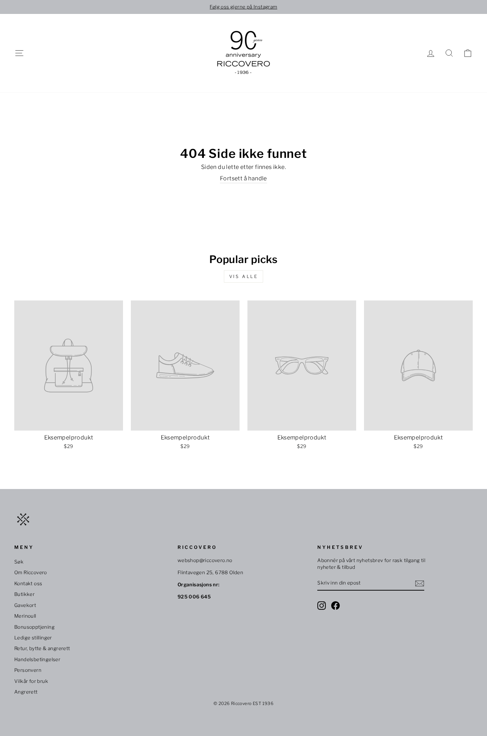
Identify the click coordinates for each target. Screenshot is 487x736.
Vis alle (243, 276)
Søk (19, 562)
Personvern (27, 670)
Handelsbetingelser (37, 659)
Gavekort (25, 605)
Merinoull (25, 616)
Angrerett (26, 692)
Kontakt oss (28, 583)
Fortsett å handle (243, 178)
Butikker (24, 594)
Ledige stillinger (33, 637)
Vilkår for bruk (31, 681)
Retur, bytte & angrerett (42, 648)
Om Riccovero (30, 572)
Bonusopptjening (34, 627)
